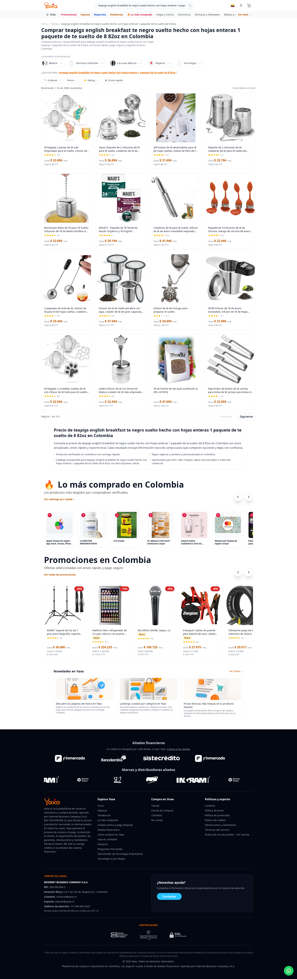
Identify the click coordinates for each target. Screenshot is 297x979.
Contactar (169, 896)
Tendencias (116, 14)
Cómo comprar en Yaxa (111, 834)
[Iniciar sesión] (241, 5)
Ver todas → (236, 671)
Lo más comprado (108, 820)
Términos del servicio (217, 829)
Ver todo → (244, 14)
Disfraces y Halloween (207, 14)
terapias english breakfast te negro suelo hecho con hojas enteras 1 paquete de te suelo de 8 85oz (117, 72)
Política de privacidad (217, 815)
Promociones (69, 14)
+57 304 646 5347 (80, 906)
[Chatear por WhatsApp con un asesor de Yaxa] (289, 971)
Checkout (156, 815)
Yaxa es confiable (107, 839)
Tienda (54, 23)
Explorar (102, 810)
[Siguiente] (248, 497)
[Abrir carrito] (249, 5)
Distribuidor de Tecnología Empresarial (120, 853)
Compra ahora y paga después (115, 825)
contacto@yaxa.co (66, 896)
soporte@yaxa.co (64, 901)
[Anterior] (238, 497)
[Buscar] (190, 5)
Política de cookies (215, 820)
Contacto (210, 805)
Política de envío (214, 810)
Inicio (44, 23)
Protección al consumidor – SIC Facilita (227, 834)
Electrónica (184, 14)
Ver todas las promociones (60, 574)
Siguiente (246, 416)
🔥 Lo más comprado (139, 14)
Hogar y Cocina (165, 14)
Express (85, 14)
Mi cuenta (157, 820)
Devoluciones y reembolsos (220, 825)
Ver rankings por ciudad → (60, 499)
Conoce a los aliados (178, 749)
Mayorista (100, 14)
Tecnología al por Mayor (111, 858)
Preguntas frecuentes (110, 849)
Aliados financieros (108, 829)
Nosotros (103, 844)
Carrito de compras (162, 810)
